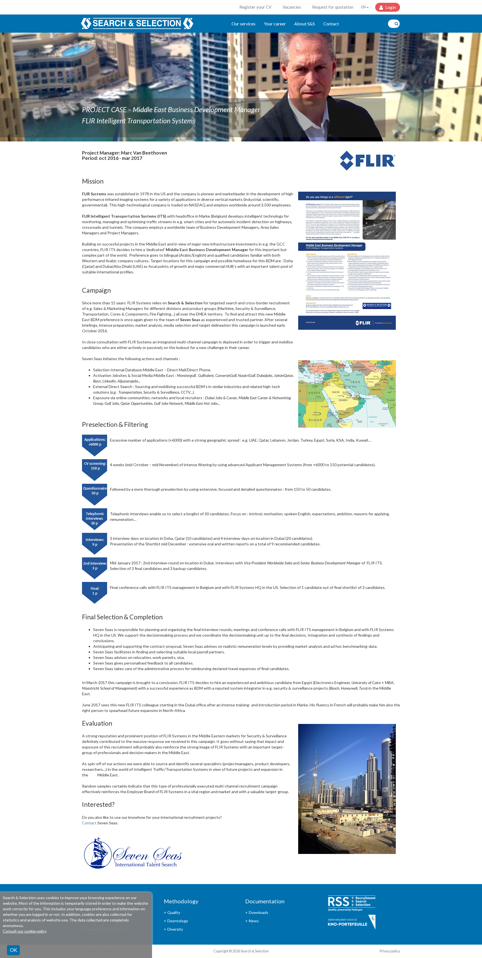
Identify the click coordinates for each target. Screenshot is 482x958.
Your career (275, 23)
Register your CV (255, 6)
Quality (173, 912)
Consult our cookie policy (25, 931)
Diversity (175, 929)
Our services (244, 23)
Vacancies (292, 6)
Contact (331, 23)
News (254, 920)
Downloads (258, 912)
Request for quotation (332, 6)
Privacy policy (390, 951)
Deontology (177, 920)
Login (390, 7)
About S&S (304, 23)
